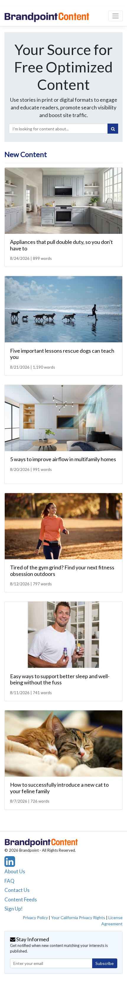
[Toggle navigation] (115, 16)
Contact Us (17, 890)
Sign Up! (13, 909)
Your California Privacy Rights (78, 917)
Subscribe (104, 963)
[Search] (113, 129)
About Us (14, 871)
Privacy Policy (35, 917)
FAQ (9, 881)
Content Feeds (20, 899)
